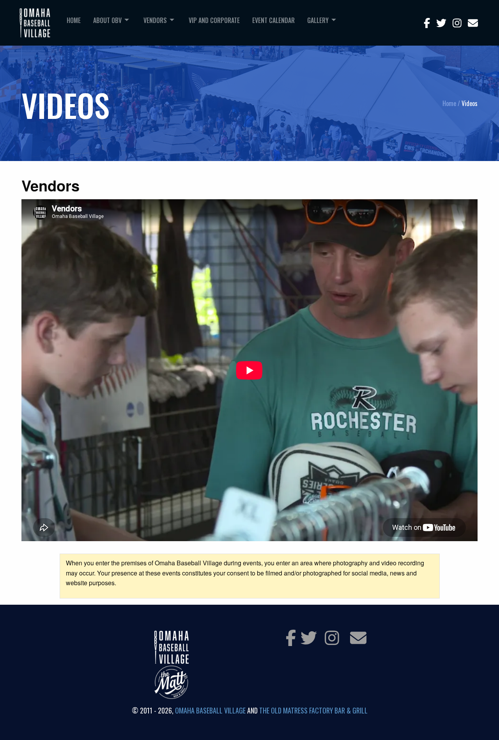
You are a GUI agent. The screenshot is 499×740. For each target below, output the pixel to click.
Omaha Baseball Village (210, 710)
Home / (451, 103)
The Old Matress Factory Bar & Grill (313, 710)
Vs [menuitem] (155, 20)
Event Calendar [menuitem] (273, 20)
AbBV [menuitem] (107, 20)
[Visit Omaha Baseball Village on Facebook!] (291, 637)
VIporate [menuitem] (214, 20)
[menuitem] (74, 24)
